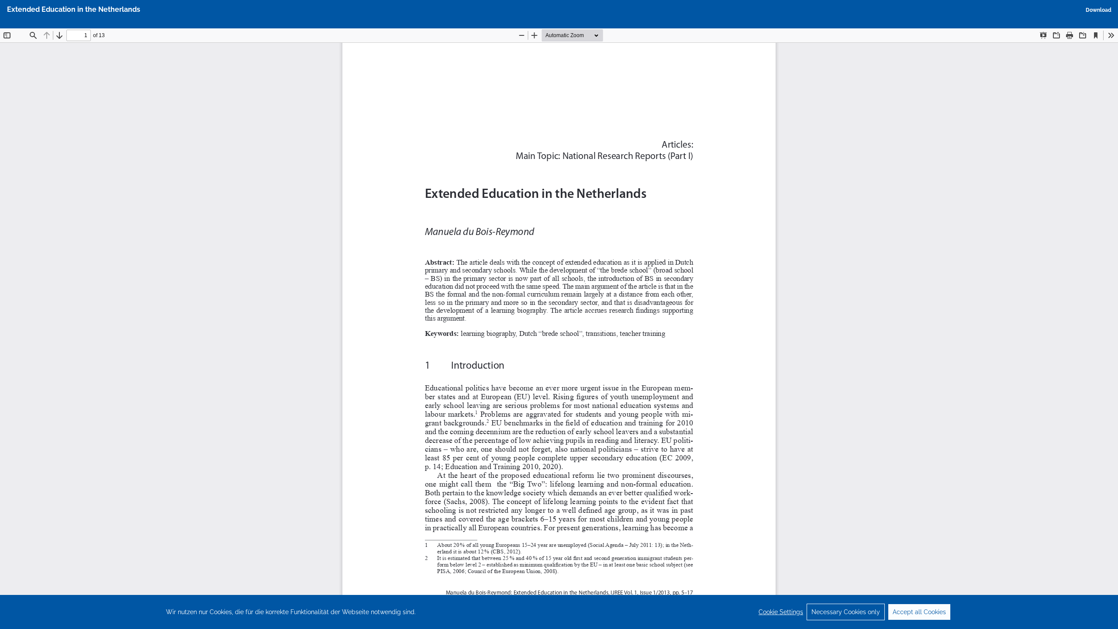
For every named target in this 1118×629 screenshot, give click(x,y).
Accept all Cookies (919, 611)
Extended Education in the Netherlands (73, 9)
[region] (559, 612)
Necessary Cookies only (845, 611)
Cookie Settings (781, 611)
